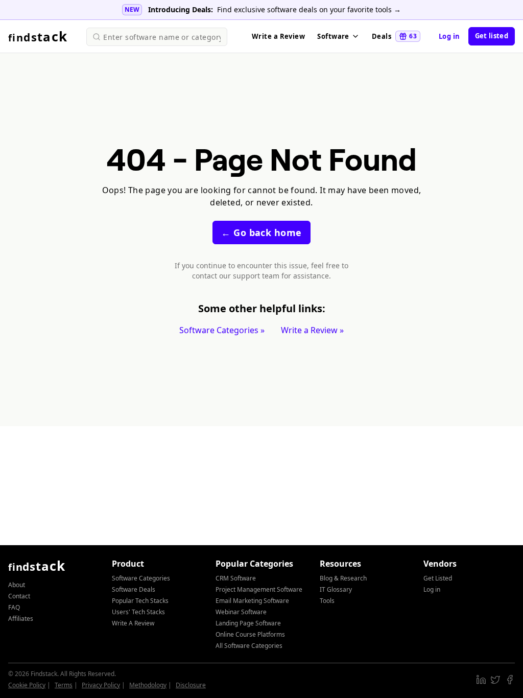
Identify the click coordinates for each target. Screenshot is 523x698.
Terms (64, 685)
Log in (449, 36)
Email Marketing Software (252, 600)
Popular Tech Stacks (140, 600)
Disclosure (191, 685)
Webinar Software (241, 612)
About (16, 584)
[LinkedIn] (481, 679)
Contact (19, 596)
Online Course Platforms (250, 634)
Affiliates (20, 618)
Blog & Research (343, 578)
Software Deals (133, 589)
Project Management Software (259, 589)
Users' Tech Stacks (138, 612)
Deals (394, 36)
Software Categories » (222, 330)
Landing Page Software (248, 623)
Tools (327, 600)
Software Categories (141, 578)
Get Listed (437, 578)
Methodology (148, 685)
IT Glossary (336, 589)
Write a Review (278, 36)
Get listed (491, 35)
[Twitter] (495, 679)
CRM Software (236, 578)
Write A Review (133, 623)
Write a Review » (312, 330)
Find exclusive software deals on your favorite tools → (309, 9)
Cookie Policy (26, 685)
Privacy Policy (101, 685)
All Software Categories (249, 645)
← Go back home (261, 232)
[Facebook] (510, 679)
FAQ (14, 607)
